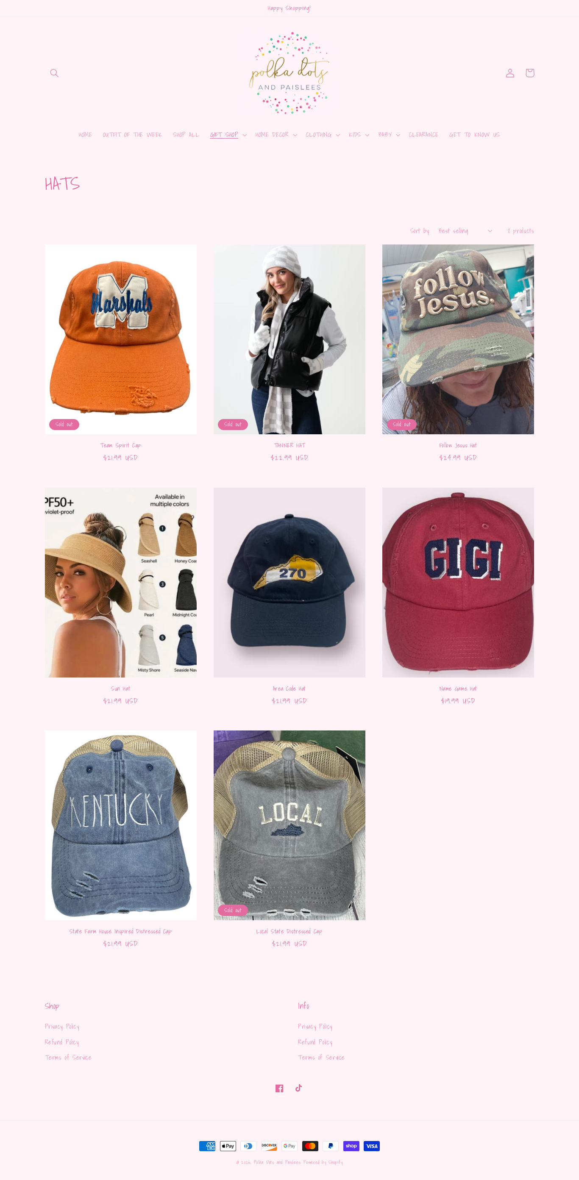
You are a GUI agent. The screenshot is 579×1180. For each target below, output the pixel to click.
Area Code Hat (289, 689)
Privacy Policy (62, 1026)
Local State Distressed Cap (289, 932)
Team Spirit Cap (120, 446)
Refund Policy (62, 1042)
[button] (54, 73)
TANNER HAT (289, 446)
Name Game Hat (458, 689)
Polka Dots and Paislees (277, 1162)
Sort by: (420, 231)
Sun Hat (120, 689)
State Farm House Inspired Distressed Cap (121, 932)
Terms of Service (68, 1057)
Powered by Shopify (322, 1162)
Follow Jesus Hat (458, 446)
